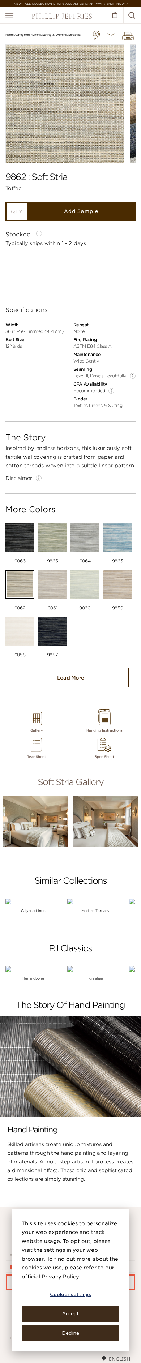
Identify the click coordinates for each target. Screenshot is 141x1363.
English (119, 1358)
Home (9, 35)
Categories (23, 35)
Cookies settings (70, 1294)
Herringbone (33, 978)
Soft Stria (74, 35)
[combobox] (116, 1358)
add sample (81, 211)
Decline (70, 1333)
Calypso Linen (33, 911)
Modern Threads (95, 911)
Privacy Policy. (61, 1277)
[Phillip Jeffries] (62, 17)
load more (70, 678)
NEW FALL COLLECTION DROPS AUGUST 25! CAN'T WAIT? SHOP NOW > (71, 3)
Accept (70, 1313)
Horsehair (95, 978)
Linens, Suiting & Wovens (49, 35)
